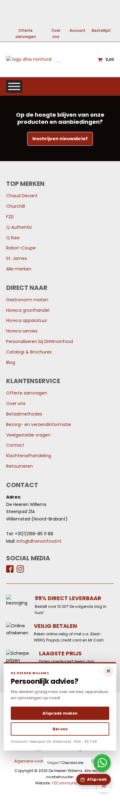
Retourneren (19, 466)
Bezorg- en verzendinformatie (38, 424)
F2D (10, 217)
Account (78, 30)
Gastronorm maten (27, 300)
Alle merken (18, 269)
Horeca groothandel (27, 310)
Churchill (15, 206)
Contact (15, 445)
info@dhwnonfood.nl (39, 541)
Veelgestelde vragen (28, 435)
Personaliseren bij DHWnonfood (39, 341)
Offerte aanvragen (25, 33)
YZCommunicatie (68, 783)
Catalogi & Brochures (29, 352)
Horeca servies (22, 331)
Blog (10, 362)
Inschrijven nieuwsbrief (60, 139)
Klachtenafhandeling (28, 456)
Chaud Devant (22, 196)
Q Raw (13, 238)
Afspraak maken (60, 713)
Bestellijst (101, 30)
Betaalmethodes (24, 414)
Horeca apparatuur (26, 320)
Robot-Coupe (21, 248)
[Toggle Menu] (14, 86)
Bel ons (60, 729)
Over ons (55, 33)
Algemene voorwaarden (37, 761)
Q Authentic (19, 227)
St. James (16, 258)
